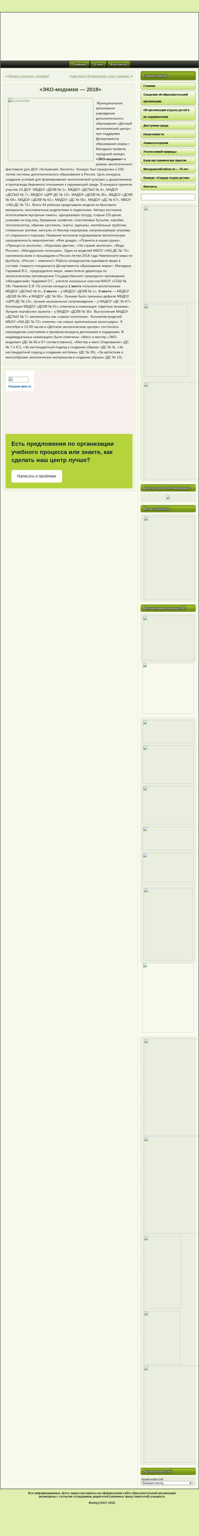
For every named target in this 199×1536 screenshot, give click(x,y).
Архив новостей (152, 1479)
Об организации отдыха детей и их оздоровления (166, 113)
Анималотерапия (155, 143)
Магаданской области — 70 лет (166, 169)
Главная (79, 64)
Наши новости (153, 134)
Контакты (119, 64)
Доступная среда (155, 125)
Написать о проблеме (36, 476)
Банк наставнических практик (164, 160)
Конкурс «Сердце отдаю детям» (166, 178)
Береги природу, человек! (28, 76)
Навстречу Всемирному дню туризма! (100, 76)
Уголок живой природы (159, 151)
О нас (98, 64)
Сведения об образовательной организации (165, 98)
